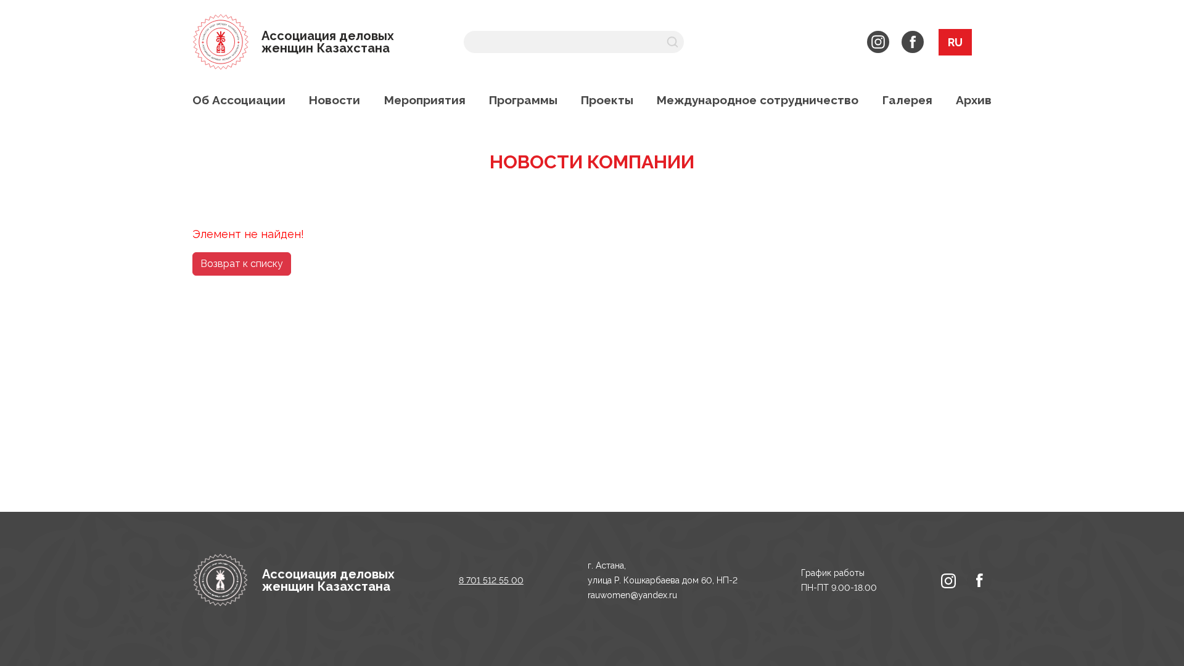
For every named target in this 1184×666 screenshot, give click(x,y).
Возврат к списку (241, 263)
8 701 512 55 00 (491, 580)
